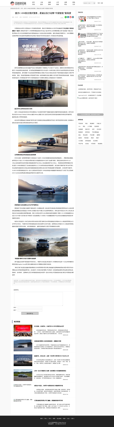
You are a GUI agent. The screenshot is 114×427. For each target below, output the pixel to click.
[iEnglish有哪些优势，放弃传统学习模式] (90, 98)
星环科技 (87, 132)
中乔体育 (93, 143)
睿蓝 (84, 126)
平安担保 (80, 123)
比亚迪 (87, 143)
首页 (33, 2)
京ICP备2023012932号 (60, 424)
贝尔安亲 (99, 129)
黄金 (79, 135)
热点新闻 (59, 418)
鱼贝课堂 (95, 140)
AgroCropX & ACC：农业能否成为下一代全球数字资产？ (90, 95)
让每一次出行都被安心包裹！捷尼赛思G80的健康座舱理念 (50, 370)
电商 (64, 418)
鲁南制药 (80, 132)
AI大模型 (80, 140)
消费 (54, 418)
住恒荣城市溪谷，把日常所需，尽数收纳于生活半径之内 (90, 89)
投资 (41, 4)
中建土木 (99, 123)
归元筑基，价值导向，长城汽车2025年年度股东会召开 (49, 326)
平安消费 (92, 135)
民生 (65, 4)
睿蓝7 (97, 137)
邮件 (15, 310)
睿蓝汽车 (87, 129)
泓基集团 (80, 129)
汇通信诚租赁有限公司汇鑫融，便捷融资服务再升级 (48, 400)
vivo (79, 126)
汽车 (74, 4)
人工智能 (90, 126)
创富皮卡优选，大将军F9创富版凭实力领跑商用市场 (48, 385)
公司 (57, 2)
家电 (74, 2)
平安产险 (80, 143)
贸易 (72, 418)
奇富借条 (86, 137)
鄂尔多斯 (85, 135)
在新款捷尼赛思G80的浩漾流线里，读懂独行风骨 (47, 341)
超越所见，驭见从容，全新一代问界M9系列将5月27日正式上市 (51, 356)
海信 (86, 123)
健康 (49, 2)
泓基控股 (96, 126)
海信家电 (100, 143)
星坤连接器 (88, 140)
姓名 (15, 307)
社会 (68, 418)
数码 (49, 4)
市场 (33, 4)
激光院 (80, 137)
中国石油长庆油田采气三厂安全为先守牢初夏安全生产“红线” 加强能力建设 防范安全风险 (95, 35)
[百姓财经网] (18, 5)
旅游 (57, 4)
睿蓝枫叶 (92, 123)
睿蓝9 (92, 137)
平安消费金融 (95, 132)
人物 (41, 2)
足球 (93, 129)
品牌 (65, 2)
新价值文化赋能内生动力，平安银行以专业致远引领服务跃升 (90, 92)
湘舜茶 (98, 135)
